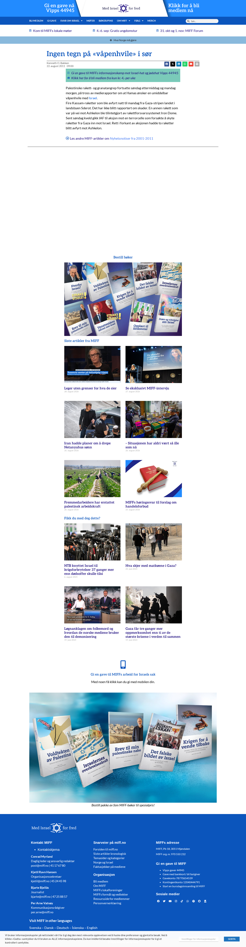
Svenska (35, 928)
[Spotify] (193, 901)
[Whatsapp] (187, 901)
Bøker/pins (106, 20)
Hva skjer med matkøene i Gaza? (151, 566)
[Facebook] (158, 901)
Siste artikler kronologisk (109, 853)
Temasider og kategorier (109, 858)
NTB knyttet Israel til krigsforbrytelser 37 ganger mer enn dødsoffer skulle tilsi (89, 570)
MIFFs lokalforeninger (107, 890)
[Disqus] (123, 194)
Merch (151, 20)
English (92, 928)
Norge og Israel (103, 862)
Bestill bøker (123, 257)
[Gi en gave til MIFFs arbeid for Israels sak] (123, 664)
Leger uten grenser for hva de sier (90, 388)
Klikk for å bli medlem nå (183, 8)
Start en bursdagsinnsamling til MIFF (184, 886)
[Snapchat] (199, 901)
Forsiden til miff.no (105, 849)
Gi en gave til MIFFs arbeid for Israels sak (123, 675)
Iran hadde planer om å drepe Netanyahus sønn (87, 445)
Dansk (49, 928)
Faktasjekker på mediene (109, 866)
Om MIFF (99, 886)
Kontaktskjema (49, 849)
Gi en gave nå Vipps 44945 (59, 8)
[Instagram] (176, 901)
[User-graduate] (205, 901)
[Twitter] (164, 901)
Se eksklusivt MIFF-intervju (147, 388)
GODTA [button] (231, 939)
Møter (91, 20)
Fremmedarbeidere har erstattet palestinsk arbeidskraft (89, 504)
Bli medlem (36, 20)
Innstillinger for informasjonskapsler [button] (199, 939)
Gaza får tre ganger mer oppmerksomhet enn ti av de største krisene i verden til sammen (153, 633)
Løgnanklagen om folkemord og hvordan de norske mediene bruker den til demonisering (91, 633)
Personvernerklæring (107, 903)
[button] (172, 64)
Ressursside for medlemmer (111, 899)
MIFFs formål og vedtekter (110, 894)
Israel (93, 98)
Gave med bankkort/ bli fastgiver (181, 874)
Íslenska (78, 928)
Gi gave (51, 20)
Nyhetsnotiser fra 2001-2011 (131, 138)
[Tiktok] (181, 901)
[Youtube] (170, 901)
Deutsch (63, 928)
